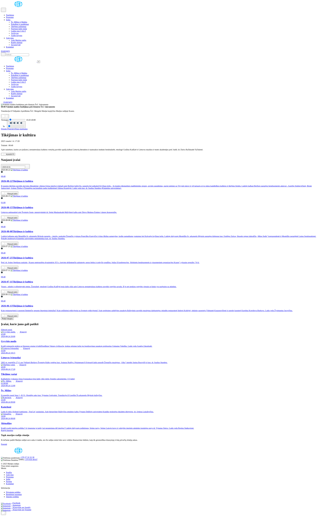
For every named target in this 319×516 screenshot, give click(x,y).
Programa (10, 17)
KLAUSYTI (10, 154)
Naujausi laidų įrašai (19, 29)
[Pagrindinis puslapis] (19, 6)
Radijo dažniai (16, 42)
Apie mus (10, 38)
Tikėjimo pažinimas (18, 26)
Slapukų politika (12, 497)
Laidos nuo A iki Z (18, 31)
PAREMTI (5, 51)
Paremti (4, 444)
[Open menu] (3, 10)
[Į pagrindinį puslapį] (19, 62)
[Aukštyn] (3, 513)
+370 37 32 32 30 (27, 457)
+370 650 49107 (31, 459)
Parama (9, 481)
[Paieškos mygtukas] (3, 54)
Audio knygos (16, 35)
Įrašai (8, 20)
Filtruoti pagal (6, 330)
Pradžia (9, 472)
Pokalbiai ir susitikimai (20, 24)
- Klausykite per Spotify (21, 507)
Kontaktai (10, 47)
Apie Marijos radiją (18, 40)
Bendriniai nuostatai (14, 494)
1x (4, 126)
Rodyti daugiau (7, 319)
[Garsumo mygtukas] (16, 124)
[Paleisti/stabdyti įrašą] (5, 116)
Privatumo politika (13, 492)
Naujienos (10, 15)
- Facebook (15, 503)
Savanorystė (16, 45)
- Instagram (16, 505)
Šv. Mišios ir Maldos (19, 22)
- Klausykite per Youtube (21, 510)
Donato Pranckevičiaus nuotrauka (14, 129)
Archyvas (15, 33)
